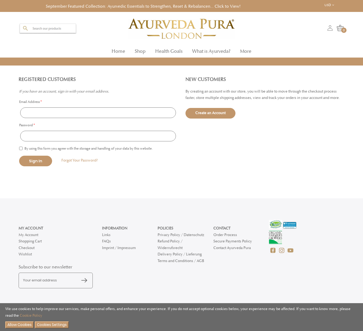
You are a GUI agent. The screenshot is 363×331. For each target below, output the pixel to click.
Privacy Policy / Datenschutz (181, 235)
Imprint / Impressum (119, 248)
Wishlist (25, 254)
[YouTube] (290, 253)
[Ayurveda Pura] (181, 27)
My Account (28, 235)
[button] (332, 5)
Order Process (225, 235)
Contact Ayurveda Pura (232, 248)
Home (118, 50)
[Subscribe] (85, 280)
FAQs (106, 241)
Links (106, 235)
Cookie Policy (31, 315)
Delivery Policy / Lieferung (180, 254)
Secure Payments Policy (232, 241)
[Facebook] (273, 253)
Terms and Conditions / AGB (181, 261)
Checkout (27, 248)
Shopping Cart (30, 241)
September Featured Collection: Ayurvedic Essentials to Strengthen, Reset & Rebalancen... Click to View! (114, 6)
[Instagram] (282, 253)
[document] (181, 317)
